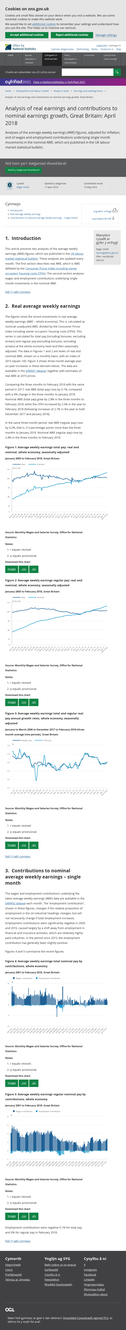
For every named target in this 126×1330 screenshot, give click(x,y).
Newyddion (52, 1279)
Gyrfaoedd (51, 1270)
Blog (118, 49)
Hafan (10, 55)
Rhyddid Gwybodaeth (58, 1284)
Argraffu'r (103, 211)
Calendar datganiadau (62, 49)
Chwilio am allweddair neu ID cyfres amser (30, 72)
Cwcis (9, 1270)
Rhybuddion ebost (96, 1294)
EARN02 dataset (15, 903)
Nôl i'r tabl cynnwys (17, 292)
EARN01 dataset (36, 371)
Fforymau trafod (94, 1289)
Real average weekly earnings (25, 214)
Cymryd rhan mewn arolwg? (110, 57)
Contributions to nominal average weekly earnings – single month (44, 217)
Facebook (90, 1274)
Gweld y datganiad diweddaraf (23, 169)
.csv (23, 569)
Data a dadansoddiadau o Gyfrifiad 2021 (59, 82)
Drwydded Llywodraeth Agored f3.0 (85, 1318)
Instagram (90, 1270)
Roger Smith (23, 187)
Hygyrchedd (13, 1265)
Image (12, 569)
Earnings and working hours (88, 90)
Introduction (16, 210)
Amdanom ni (107, 49)
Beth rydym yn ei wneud (60, 1265)
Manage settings (106, 35)
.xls (34, 569)
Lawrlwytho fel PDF (102, 218)
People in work (61, 90)
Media (94, 49)
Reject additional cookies (72, 35)
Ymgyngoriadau (94, 1284)
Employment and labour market (32, 90)
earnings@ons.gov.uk (107, 252)
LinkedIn (89, 1279)
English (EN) (102, 45)
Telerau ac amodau (17, 1279)
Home (8, 90)
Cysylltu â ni (52, 1274)
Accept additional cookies (26, 35)
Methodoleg (83, 49)
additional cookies (44, 24)
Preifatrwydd (13, 1274)
